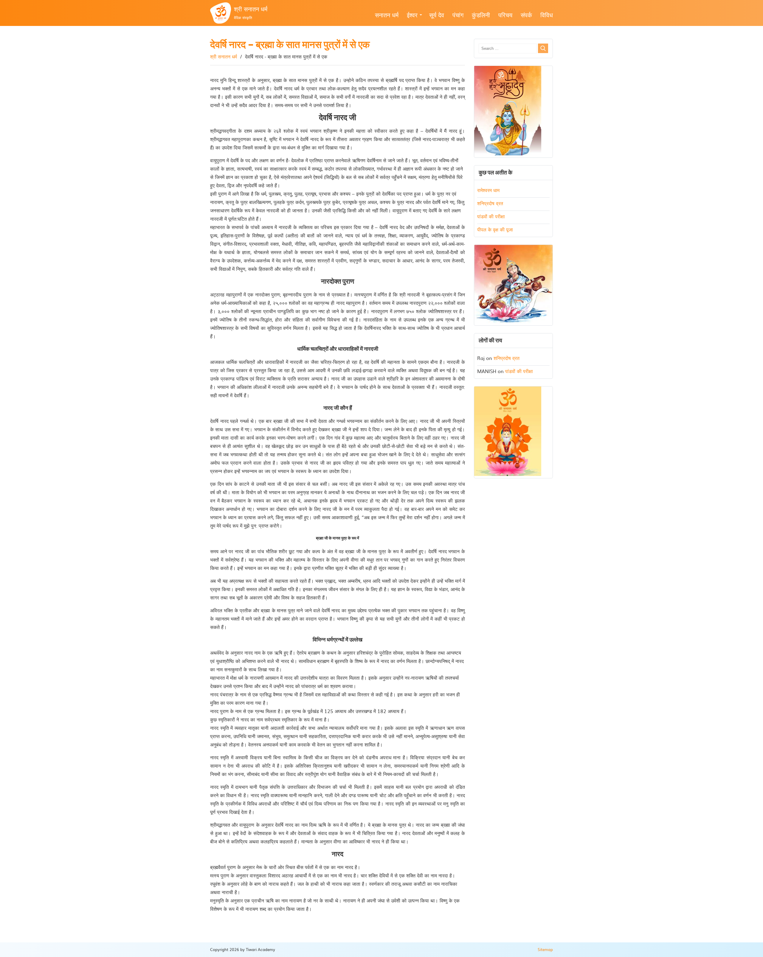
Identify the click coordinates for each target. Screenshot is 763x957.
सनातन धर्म (386, 14)
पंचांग (457, 14)
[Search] (543, 48)
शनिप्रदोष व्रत (490, 203)
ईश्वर (412, 14)
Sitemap (545, 949)
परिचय (505, 14)
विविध (546, 14)
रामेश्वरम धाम (488, 190)
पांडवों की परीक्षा (491, 216)
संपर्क (526, 14)
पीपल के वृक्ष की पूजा (495, 229)
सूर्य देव (436, 14)
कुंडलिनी (481, 14)
